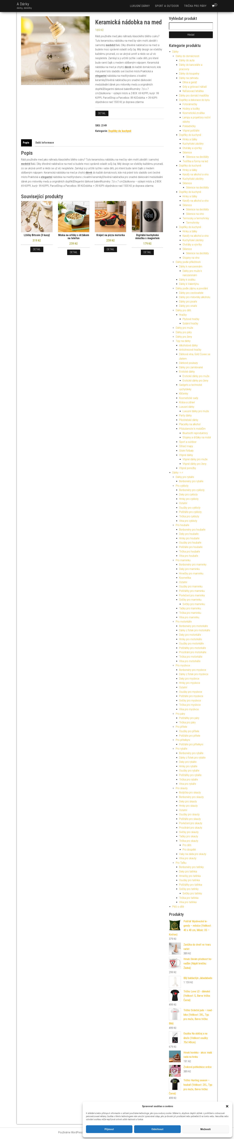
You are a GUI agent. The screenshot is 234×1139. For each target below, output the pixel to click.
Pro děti (187, 845)
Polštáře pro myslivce (191, 696)
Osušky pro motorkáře (191, 643)
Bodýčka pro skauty (190, 792)
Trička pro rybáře (188, 779)
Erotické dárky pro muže (196, 376)
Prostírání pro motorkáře (192, 652)
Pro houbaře (182, 525)
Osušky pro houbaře (190, 542)
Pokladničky (189, 126)
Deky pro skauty (188, 801)
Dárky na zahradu (188, 78)
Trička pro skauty (188, 840)
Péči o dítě (178, 906)
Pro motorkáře (184, 621)
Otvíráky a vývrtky (192, 148)
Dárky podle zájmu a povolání (192, 288)
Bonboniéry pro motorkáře (193, 626)
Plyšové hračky (191, 319)
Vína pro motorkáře (189, 661)
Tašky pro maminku (190, 608)
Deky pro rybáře (187, 762)
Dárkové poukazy (188, 363)
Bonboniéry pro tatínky (191, 867)
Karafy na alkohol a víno (196, 174)
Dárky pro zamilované (191, 367)
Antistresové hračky (190, 349)
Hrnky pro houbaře (189, 538)
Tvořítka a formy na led (195, 161)
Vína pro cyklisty (188, 520)
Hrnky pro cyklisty (189, 499)
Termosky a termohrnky (196, 218)
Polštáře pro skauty (190, 819)
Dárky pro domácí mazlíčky (194, 95)
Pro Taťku (181, 862)
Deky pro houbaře (189, 533)
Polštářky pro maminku (192, 591)
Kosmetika (185, 577)
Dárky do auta (186, 60)
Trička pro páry (195, 6)
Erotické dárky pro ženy (195, 380)
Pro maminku (183, 560)
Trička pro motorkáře (190, 656)
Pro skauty (182, 788)
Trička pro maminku (190, 612)
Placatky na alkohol (189, 424)
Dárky (175, 51)
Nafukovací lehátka (193, 91)
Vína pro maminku (189, 617)
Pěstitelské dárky (188, 420)
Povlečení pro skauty (190, 823)
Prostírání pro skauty (190, 827)
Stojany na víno (191, 257)
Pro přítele (181, 726)
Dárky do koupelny (189, 73)
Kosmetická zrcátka (194, 113)
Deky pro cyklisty (188, 494)
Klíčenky (183, 393)
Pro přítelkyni (183, 740)
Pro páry (180, 713)
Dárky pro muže (184, 327)
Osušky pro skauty (189, 814)
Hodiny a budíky (191, 108)
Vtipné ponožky (187, 468)
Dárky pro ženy (184, 336)
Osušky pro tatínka (189, 880)
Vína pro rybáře (187, 783)
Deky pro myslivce (189, 678)
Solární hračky (190, 323)
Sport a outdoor (167, 6)
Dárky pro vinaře (188, 305)
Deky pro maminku (189, 569)
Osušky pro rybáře (189, 770)
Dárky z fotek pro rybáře (192, 757)
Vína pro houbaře (188, 555)
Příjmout (109, 1129)
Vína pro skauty (187, 858)
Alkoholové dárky (188, 345)
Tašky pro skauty (188, 836)
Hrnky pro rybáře (188, 766)
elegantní (100, 75)
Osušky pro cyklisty (189, 507)
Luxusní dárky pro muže (196, 411)
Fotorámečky (190, 104)
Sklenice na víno (195, 214)
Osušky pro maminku (190, 586)
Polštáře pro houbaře (190, 547)
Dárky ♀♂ (177, 472)
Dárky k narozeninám (190, 266)
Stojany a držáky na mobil (197, 437)
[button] (227, 1106)
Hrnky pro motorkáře (190, 639)
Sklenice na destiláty (197, 156)
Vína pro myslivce (189, 709)
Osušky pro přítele (189, 731)
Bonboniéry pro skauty (191, 797)
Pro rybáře (181, 748)
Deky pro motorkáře (190, 634)
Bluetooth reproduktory (195, 433)
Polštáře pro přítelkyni (191, 744)
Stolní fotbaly (186, 450)
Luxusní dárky (140, 6)
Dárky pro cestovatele (191, 292)
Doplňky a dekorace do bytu (194, 100)
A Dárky (23, 4)
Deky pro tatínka (188, 871)
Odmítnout (157, 1129)
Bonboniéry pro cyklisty (192, 490)
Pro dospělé (189, 849)
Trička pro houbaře (189, 551)
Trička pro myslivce (190, 704)
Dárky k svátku (187, 279)
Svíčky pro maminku (190, 599)
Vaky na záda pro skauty (192, 854)
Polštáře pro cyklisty (190, 512)
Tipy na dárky (183, 341)
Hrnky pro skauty (188, 805)
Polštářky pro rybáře (190, 775)
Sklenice (187, 152)
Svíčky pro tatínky (189, 889)
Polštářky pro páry (189, 718)
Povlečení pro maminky (192, 595)
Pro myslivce (183, 665)
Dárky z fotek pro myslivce (193, 674)
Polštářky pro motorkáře (192, 648)
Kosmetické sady (188, 398)
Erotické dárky (187, 371)
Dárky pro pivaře (188, 301)
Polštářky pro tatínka (190, 884)
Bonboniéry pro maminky (192, 564)
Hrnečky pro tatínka (190, 876)
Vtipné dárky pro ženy (194, 463)
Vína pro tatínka (187, 902)
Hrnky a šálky (190, 139)
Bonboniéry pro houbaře (192, 529)
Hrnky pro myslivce (189, 683)
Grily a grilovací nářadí (195, 86)
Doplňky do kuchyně (119, 131)
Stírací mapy (186, 446)
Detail (102, 113)
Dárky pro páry (184, 332)
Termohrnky (192, 222)
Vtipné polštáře (191, 130)
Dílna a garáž (190, 82)
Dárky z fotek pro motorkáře (194, 630)
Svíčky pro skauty (189, 832)
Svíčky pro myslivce (190, 700)
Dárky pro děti (183, 310)
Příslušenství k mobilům (192, 428)
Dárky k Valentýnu (189, 284)
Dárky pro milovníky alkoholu (194, 297)
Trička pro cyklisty (189, 516)
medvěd (110, 45)
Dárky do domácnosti (187, 56)
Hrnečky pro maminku (191, 573)
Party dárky (185, 415)
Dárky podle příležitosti (188, 262)
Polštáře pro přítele (189, 735)
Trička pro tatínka (188, 898)
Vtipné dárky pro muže (195, 459)
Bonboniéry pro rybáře (191, 481)
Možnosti (205, 1129)
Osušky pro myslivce (190, 691)
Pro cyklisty (182, 485)
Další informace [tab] (44, 142)
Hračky (183, 314)
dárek (128, 67)
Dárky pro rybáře (185, 477)
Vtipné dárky (186, 455)
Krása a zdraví (187, 402)
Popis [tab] (26, 142)
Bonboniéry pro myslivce (192, 670)
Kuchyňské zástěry (193, 143)
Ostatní (183, 503)
